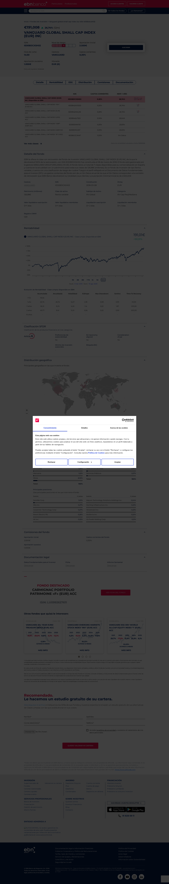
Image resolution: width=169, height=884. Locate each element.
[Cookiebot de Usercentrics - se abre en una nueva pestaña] (124, 420)
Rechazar (51, 462)
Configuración (83, 462)
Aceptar (117, 462)
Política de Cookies (96, 453)
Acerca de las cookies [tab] (119, 428)
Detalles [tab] (84, 428)
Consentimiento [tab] (50, 428)
